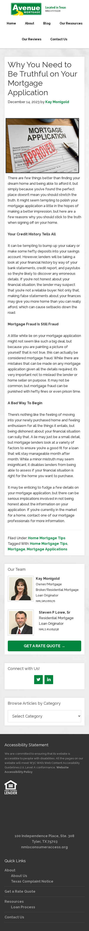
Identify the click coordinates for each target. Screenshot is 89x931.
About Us (19, 876)
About (10, 870)
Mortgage (16, 549)
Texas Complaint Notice (32, 881)
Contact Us (14, 917)
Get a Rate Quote (20, 891)
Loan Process (23, 907)
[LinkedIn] (48, 679)
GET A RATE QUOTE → (44, 646)
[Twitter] (38, 679)
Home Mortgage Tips (46, 538)
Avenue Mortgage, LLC (44, 9)
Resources (14, 901)
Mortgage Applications (47, 549)
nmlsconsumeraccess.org (44, 847)
